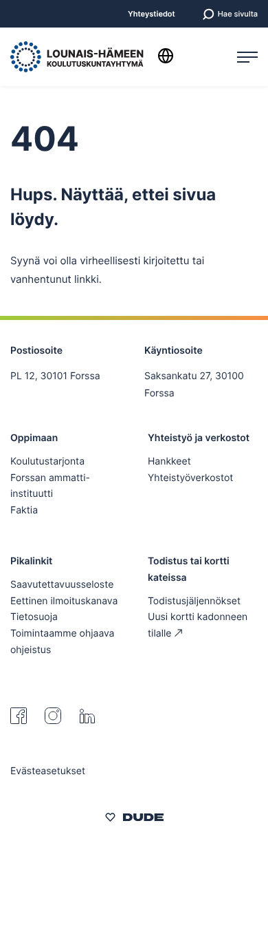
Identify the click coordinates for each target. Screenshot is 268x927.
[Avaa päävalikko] (247, 57)
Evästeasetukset (47, 771)
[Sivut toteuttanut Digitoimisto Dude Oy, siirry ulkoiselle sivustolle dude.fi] (134, 820)
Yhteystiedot (151, 14)
